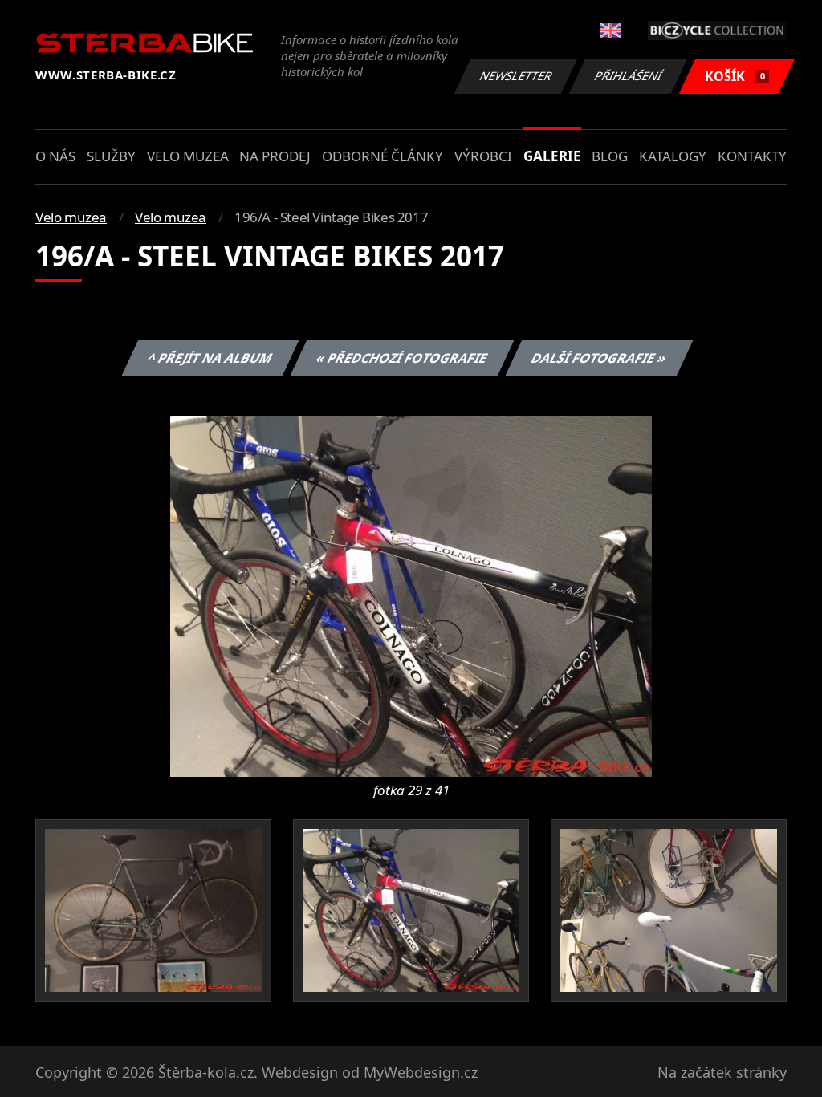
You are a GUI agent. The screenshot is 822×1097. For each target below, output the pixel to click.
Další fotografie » (598, 358)
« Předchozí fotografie (401, 358)
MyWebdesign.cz (421, 1072)
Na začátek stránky (722, 1072)
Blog (610, 156)
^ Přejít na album (209, 358)
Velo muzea (188, 156)
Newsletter (516, 75)
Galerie (552, 156)
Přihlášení (628, 75)
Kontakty (752, 156)
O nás (55, 156)
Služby (111, 156)
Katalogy (672, 156)
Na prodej (275, 156)
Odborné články (382, 156)
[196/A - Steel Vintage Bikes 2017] (411, 594)
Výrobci (483, 156)
